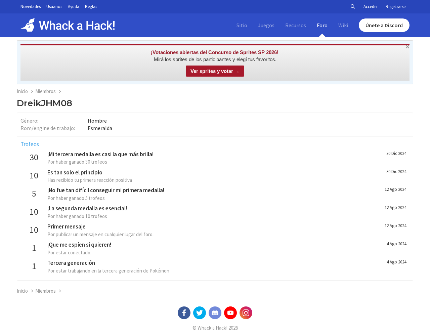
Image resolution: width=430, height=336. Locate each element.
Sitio (241, 25)
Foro (322, 25)
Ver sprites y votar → (215, 71)
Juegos (266, 25)
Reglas (91, 6)
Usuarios (54, 6)
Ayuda (73, 6)
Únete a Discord (384, 25)
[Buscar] (352, 6)
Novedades (30, 6)
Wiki (343, 25)
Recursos (295, 25)
